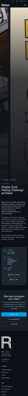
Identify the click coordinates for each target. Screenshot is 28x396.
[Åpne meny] (25, 5)
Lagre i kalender (14, 275)
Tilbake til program (8, 180)
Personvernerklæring (6, 386)
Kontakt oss (14, 314)
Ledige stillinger (5, 378)
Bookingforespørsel (6, 369)
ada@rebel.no (5, 361)
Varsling (3, 394)
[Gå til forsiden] (14, 343)
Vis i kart (14, 280)
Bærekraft (4, 391)
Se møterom (14, 324)
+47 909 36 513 (21, 1)
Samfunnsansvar (5, 389)
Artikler (3, 375)
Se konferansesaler (14, 319)
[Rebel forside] (5, 5)
